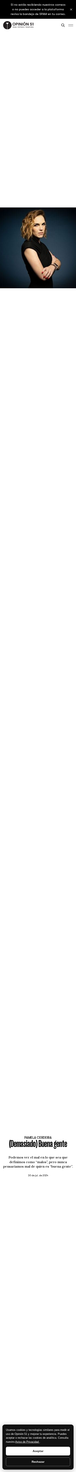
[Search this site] (63, 25)
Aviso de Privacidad (27, 1441)
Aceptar (38, 1451)
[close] (71, 9)
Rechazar (38, 1461)
